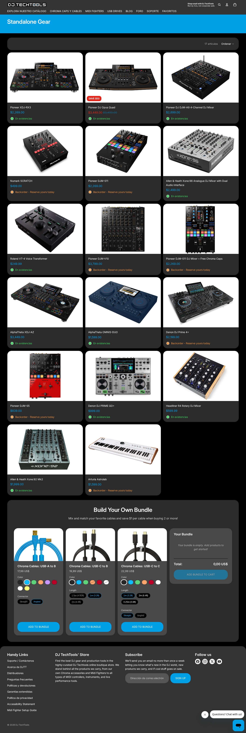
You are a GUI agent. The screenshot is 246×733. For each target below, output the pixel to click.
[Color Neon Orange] (40, 582)
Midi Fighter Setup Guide (22, 710)
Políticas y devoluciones (21, 685)
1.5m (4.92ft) (78, 595)
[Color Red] (54, 582)
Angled (37, 601)
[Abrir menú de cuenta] (227, 5)
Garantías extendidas (19, 691)
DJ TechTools (22, 724)
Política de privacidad (20, 697)
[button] (227, 44)
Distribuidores (15, 673)
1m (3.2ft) (94, 595)
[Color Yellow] (27, 588)
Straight (23, 601)
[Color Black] (20, 582)
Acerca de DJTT (17, 667)
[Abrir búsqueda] (219, 5)
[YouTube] (219, 661)
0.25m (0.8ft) (130, 602)
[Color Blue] (27, 582)
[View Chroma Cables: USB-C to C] (142, 544)
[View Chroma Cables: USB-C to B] (90, 544)
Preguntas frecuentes (20, 679)
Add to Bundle (38, 626)
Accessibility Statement (21, 704)
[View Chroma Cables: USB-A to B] (38, 544)
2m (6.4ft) (76, 602)
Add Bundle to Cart (201, 574)
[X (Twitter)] (212, 661)
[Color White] (20, 588)
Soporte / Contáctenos (20, 660)
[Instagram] (205, 661)
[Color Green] (34, 582)
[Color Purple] (47, 582)
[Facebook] (197, 661)
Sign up (180, 678)
